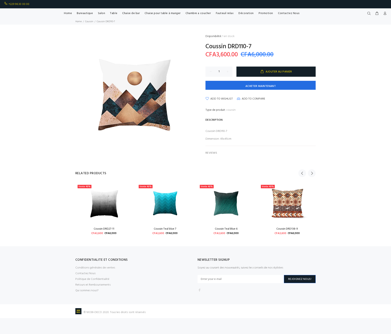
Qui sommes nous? (87, 290)
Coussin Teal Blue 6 (226, 229)
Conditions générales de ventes (95, 267)
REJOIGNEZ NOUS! (299, 279)
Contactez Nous (85, 273)
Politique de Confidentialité (92, 279)
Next (312, 173)
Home (78, 22)
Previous (302, 173)
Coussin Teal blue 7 (165, 229)
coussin (231, 110)
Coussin (89, 22)
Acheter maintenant (260, 86)
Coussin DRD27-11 (104, 229)
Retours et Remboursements (93, 285)
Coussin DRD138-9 (287, 229)
